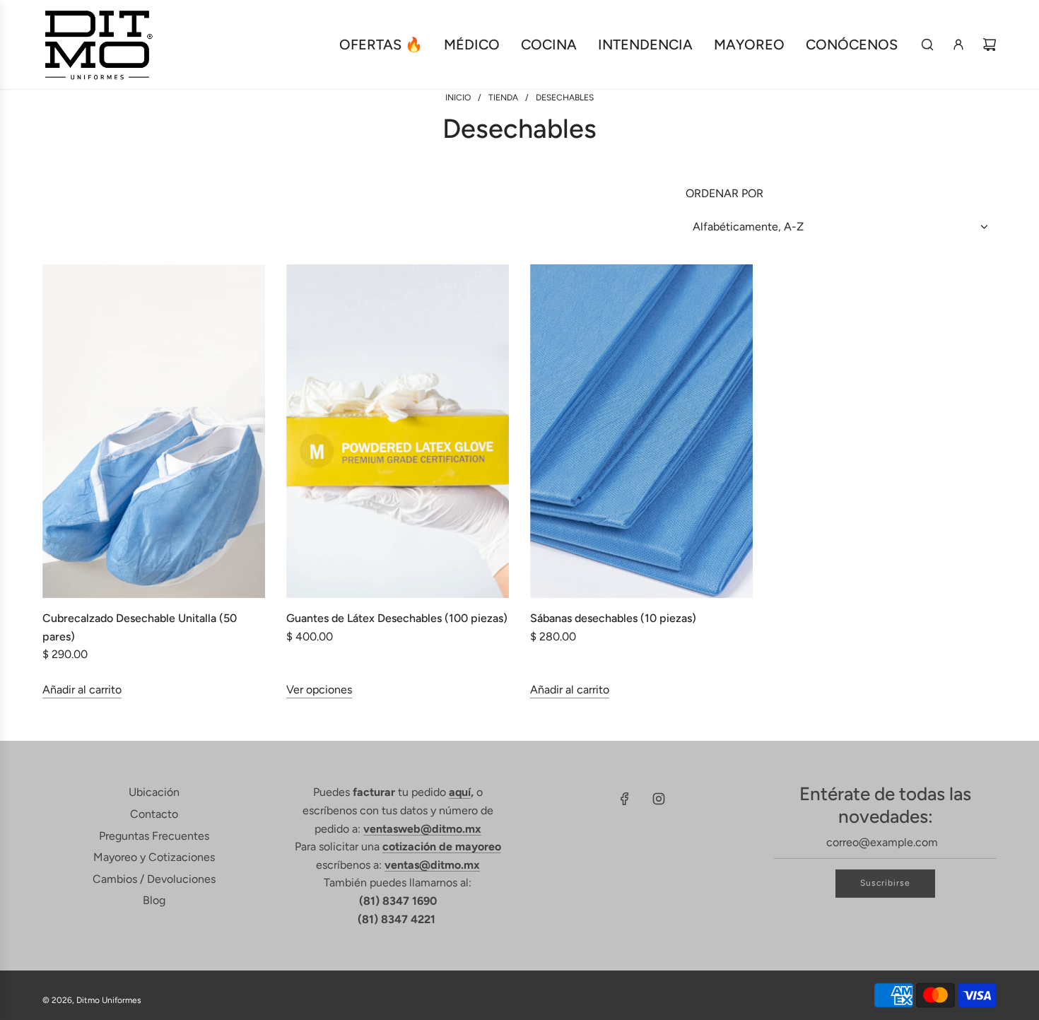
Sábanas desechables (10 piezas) (613, 618)
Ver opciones (319, 689)
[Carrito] (989, 44)
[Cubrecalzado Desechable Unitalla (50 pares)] (153, 431)
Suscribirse (885, 883)
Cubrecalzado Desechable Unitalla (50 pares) (139, 627)
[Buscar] (927, 44)
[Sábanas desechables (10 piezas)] (641, 431)
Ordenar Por (724, 193)
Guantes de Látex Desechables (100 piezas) (396, 618)
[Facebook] (624, 798)
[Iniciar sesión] (958, 44)
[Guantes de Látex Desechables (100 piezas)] (397, 431)
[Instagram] (658, 798)
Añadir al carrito (82, 689)
